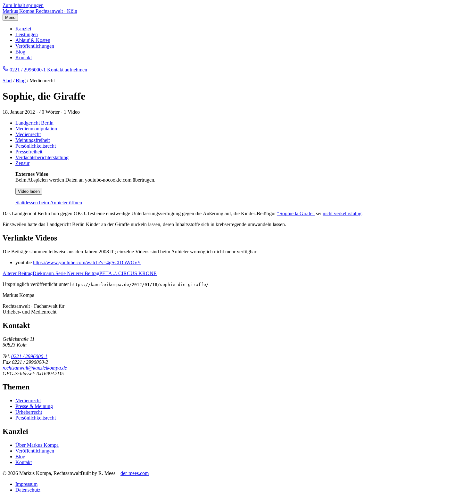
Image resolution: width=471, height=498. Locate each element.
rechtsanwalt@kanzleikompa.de (35, 368)
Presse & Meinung (34, 406)
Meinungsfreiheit (32, 140)
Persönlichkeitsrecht (35, 146)
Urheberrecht (28, 412)
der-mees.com (134, 473)
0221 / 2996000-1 (29, 356)
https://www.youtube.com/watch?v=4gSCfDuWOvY (87, 262)
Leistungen (26, 34)
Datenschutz (27, 490)
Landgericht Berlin (34, 123)
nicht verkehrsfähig (342, 213)
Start (7, 80)
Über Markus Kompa (37, 445)
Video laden (29, 191)
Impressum (26, 484)
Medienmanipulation (36, 128)
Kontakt (23, 57)
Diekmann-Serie (35, 273)
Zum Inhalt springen (23, 5)
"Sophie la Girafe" (296, 213)
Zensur (22, 163)
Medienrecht (28, 134)
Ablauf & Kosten (32, 40)
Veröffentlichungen (34, 46)
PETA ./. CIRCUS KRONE (112, 273)
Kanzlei (23, 28)
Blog (20, 51)
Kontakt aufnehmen (67, 69)
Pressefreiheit (28, 151)
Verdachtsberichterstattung (42, 157)
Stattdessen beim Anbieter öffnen (48, 202)
